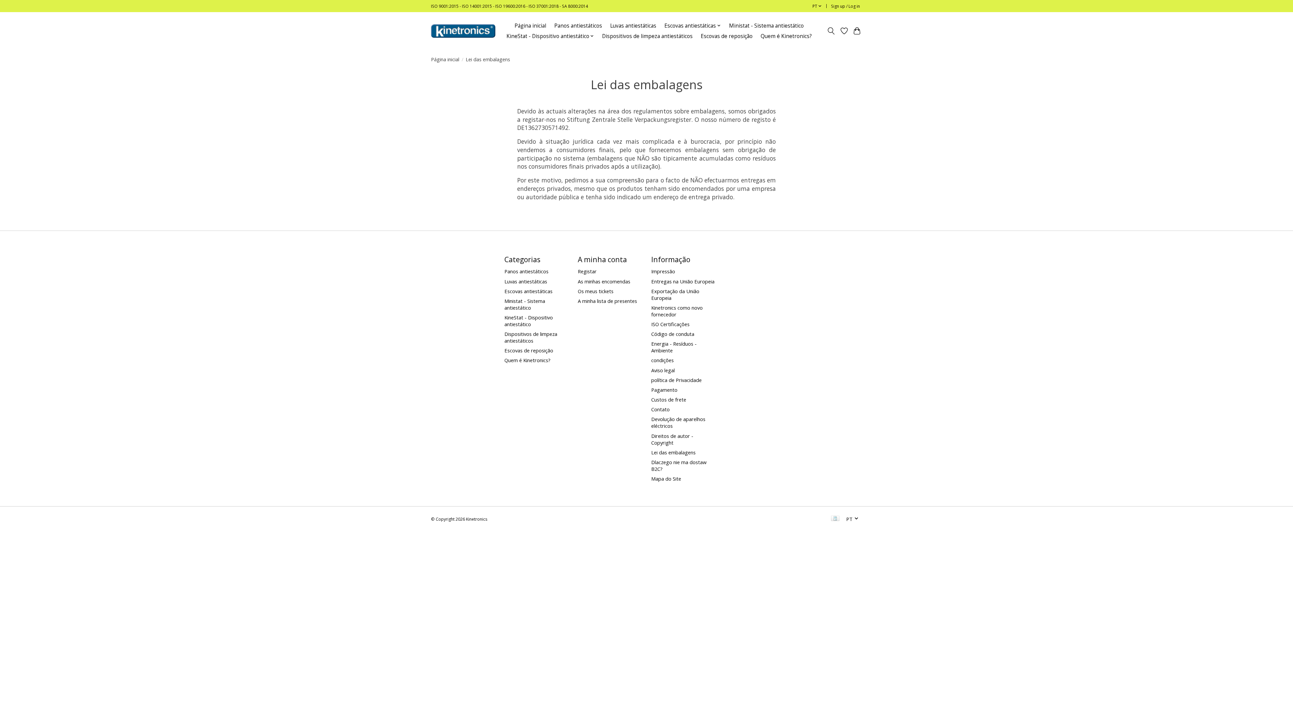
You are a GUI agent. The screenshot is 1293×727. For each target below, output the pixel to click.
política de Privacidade (676, 380)
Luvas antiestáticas (633, 25)
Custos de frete (668, 399)
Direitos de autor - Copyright (672, 439)
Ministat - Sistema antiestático (766, 25)
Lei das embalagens (673, 452)
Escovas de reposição (727, 36)
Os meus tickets (596, 291)
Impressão (663, 271)
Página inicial (530, 25)
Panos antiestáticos (578, 25)
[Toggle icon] (831, 31)
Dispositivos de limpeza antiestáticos (647, 36)
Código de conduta (672, 334)
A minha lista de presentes (607, 301)
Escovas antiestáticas (528, 291)
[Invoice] (835, 519)
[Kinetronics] (463, 31)
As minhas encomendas (604, 281)
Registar (587, 271)
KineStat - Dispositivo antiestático (528, 320)
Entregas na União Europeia (683, 281)
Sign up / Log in (845, 6)
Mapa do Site (666, 478)
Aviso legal (663, 370)
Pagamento (664, 389)
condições (662, 360)
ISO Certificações (670, 324)
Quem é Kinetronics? (786, 36)
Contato (660, 409)
